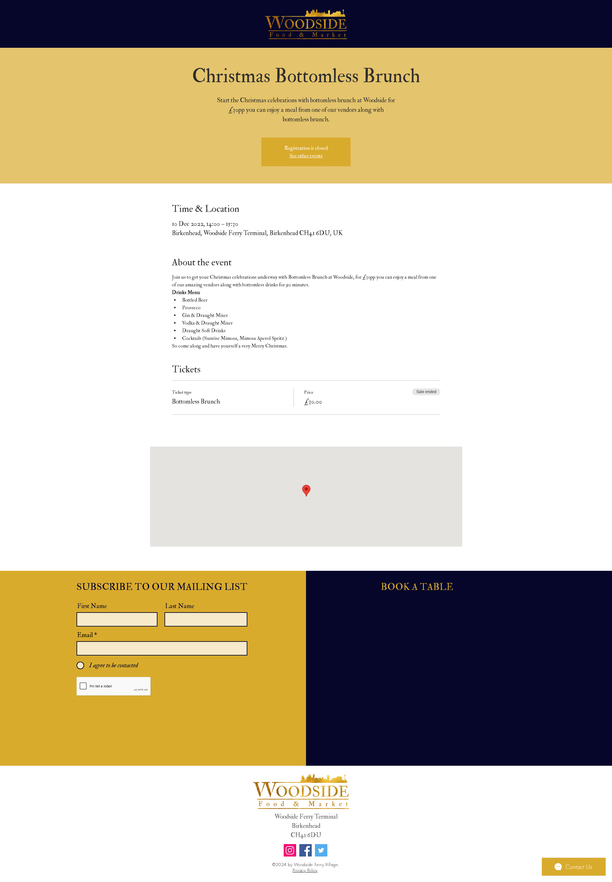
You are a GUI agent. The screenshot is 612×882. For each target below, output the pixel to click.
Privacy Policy (305, 870)
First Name (92, 606)
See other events (306, 156)
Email (85, 635)
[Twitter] (321, 850)
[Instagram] (290, 850)
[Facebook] (305, 850)
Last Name (179, 606)
